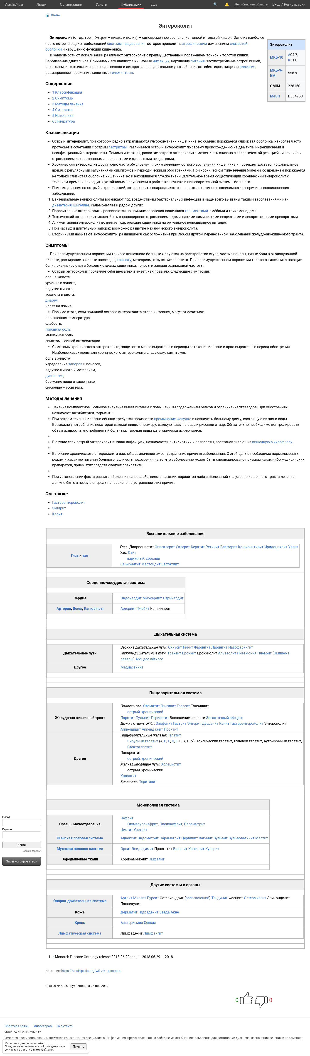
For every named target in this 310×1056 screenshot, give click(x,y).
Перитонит (148, 782)
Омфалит (157, 859)
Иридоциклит (275, 547)
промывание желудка (172, 419)
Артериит (128, 608)
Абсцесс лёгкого (149, 659)
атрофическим (194, 43)
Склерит (183, 547)
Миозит (139, 898)
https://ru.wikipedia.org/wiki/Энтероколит (91, 971)
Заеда (164, 912)
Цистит (127, 830)
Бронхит (189, 653)
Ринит (188, 647)
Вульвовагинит (241, 838)
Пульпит (143, 718)
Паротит (128, 718)
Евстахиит (170, 564)
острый (133, 712)
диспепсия (54, 376)
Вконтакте (64, 1026)
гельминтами (196, 211)
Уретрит (140, 830)
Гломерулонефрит (142, 824)
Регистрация (294, 4)
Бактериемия (132, 922)
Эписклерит (165, 547)
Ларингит (219, 647)
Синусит (175, 647)
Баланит (180, 849)
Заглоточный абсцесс (224, 718)
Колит (57, 514)
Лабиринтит (130, 564)
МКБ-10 (276, 57)
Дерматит (129, 912)
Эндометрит (148, 838)
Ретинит (212, 547)
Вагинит (206, 838)
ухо (85, 555)
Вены (77, 608)
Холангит (128, 776)
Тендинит (220, 898)
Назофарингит (240, 647)
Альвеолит (227, 653)
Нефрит (127, 818)
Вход (276, 4)
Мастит (261, 838)
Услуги (101, 4)
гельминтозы (121, 72)
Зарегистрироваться (21, 861)
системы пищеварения (126, 43)
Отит (132, 552)
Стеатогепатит (139, 747)
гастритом (118, 147)
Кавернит (196, 849)
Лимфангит (153, 933)
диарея (51, 300)
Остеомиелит (255, 898)
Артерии (64, 608)
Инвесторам (43, 1026)
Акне (175, 912)
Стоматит (151, 706)
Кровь (80, 922)
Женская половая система (80, 838)
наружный (135, 558)
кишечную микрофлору (272, 442)
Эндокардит (131, 598)
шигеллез (81, 205)
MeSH (275, 96)
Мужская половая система (80, 849)
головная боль (57, 329)
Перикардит (173, 598)
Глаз (75, 555)
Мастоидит (150, 564)
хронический (152, 712)
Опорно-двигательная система (80, 901)
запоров (75, 364)
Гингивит (168, 706)
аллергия (247, 67)
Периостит (160, 718)
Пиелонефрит (171, 824)
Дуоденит (210, 723)
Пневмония (246, 653)
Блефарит (228, 547)
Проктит (171, 729)
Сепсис (150, 922)
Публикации (131, 4)
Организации (71, 4)
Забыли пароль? (31, 851)
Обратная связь (17, 1026)
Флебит (143, 608)
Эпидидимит (142, 849)
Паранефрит (194, 824)
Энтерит (59, 508)
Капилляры (93, 608)
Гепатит (174, 735)
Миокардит (152, 598)
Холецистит (171, 764)
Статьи (55, 15)
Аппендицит (131, 729)
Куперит (212, 849)
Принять (78, 1046)
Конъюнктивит (250, 547)
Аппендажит (152, 729)
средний (153, 558)
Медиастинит (132, 667)
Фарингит (202, 647)
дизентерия (62, 205)
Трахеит (174, 653)
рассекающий (197, 898)
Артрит (126, 898)
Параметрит (170, 838)
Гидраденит (148, 912)
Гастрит (179, 723)
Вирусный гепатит (142, 741)
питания (198, 61)
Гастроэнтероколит (68, 502)
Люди (41, 4)
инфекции (161, 61)
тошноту (124, 260)
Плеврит (264, 653)
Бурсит (153, 898)
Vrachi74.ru (14, 4)
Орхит (126, 849)
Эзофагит (164, 723)
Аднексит (129, 838)
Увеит (293, 547)
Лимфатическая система (79, 933)
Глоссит (183, 706)
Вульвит (221, 838)
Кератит (198, 547)
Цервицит (189, 838)
